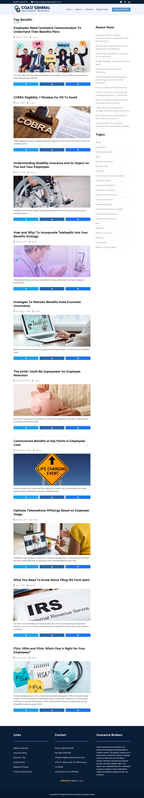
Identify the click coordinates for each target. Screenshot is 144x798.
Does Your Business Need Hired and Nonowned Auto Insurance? (112, 101)
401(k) (98, 142)
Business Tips (102, 166)
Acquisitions (101, 147)
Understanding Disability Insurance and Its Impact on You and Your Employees (111, 80)
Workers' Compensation (106, 247)
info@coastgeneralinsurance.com (47, 2)
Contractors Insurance (105, 190)
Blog (98, 156)
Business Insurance (104, 161)
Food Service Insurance (106, 214)
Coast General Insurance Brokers (110, 175)
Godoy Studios (89, 794)
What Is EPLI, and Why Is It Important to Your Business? (112, 55)
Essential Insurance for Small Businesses (108, 70)
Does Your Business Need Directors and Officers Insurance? (111, 117)
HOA (98, 223)
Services (78, 9)
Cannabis (100, 171)
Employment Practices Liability (109, 209)
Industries (89, 9)
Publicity (99, 237)
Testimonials (101, 242)
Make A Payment (121, 9)
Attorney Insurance (104, 152)
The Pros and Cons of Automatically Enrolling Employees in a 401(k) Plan (112, 93)
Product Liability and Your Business (111, 87)
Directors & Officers (104, 199)
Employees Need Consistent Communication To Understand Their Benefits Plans (112, 38)
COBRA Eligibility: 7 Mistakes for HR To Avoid (113, 63)
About (68, 9)
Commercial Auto (103, 180)
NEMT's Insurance (104, 233)
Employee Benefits (104, 204)
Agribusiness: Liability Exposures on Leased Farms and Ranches (111, 47)
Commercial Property (105, 185)
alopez (35, 37)
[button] (72, 781)
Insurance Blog (20, 753)
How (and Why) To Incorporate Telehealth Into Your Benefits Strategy (112, 124)
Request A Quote (20, 767)
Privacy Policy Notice (22, 771)
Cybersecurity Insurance (106, 195)
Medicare (100, 228)
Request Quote (102, 9)
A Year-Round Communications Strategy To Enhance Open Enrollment (112, 109)
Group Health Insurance (106, 218)
